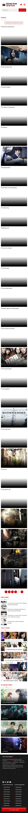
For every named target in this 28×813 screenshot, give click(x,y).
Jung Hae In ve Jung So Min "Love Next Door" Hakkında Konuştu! (17, 616)
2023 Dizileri (19, 794)
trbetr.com (22, 776)
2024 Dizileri (19, 792)
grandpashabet (10, 774)
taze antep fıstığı (6, 770)
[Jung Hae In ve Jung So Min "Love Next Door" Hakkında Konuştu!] (4, 616)
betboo (17, 774)
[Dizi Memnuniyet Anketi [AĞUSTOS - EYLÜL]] (14, 676)
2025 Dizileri (19, 789)
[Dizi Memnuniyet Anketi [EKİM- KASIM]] (14, 666)
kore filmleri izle (20, 764)
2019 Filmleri (7, 803)
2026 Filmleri (7, 787)
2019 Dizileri (18, 803)
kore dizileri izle (20, 768)
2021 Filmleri (7, 798)
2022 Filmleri (7, 796)
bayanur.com (10, 779)
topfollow (17, 771)
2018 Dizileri (18, 805)
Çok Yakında (15, 22)
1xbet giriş (16, 776)
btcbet (13, 773)
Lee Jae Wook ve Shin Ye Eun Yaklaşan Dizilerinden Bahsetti (17, 603)
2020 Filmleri (7, 801)
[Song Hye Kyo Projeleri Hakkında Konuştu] (4, 622)
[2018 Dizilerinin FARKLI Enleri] (14, 656)
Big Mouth (5, 719)
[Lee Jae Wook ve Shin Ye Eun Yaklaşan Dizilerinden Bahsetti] (4, 604)
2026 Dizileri (19, 787)
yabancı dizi (15, 770)
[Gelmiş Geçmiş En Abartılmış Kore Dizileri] (14, 646)
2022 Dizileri (19, 796)
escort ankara (6, 777)
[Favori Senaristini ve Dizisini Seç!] (14, 636)
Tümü (21, 22)
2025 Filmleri (7, 789)
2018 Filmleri (7, 805)
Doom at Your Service (8, 702)
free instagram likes (9, 771)
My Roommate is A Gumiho (9, 735)
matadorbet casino (7, 776)
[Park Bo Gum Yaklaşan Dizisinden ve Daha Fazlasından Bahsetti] (4, 610)
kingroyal (8, 773)
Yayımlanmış (8, 22)
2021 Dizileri (18, 798)
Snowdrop (5, 751)
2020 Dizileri (19, 801)
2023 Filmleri (7, 794)
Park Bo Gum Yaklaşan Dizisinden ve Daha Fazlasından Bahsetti (17, 610)
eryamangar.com (16, 777)
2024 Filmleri (7, 792)
